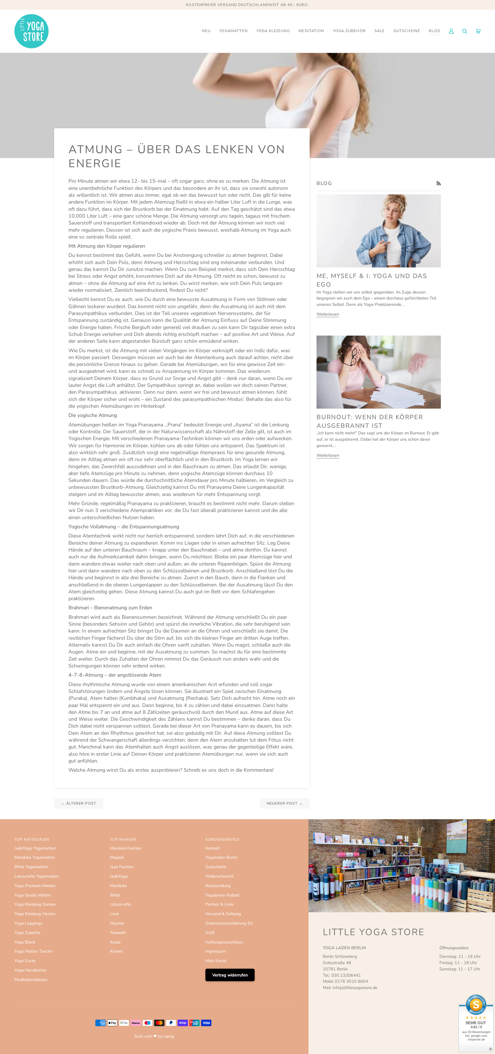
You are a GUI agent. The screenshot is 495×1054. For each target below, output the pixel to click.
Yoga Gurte (25, 961)
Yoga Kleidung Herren (34, 914)
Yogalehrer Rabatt (222, 895)
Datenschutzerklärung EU (229, 923)
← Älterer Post (78, 803)
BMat (115, 895)
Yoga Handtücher (30, 970)
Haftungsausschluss (224, 942)
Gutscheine (215, 867)
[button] (233, 31)
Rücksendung (218, 885)
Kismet (116, 951)
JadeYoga (119, 876)
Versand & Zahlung (223, 914)
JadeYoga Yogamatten (35, 848)
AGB (210, 932)
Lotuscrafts (120, 904)
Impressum (215, 951)
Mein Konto (215, 961)
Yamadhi (118, 932)
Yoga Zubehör (27, 932)
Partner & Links (219, 904)
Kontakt (212, 848)
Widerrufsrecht (219, 876)
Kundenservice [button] (222, 839)
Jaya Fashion (121, 867)
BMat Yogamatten (31, 867)
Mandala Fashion (126, 848)
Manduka (118, 885)
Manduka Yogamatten (34, 857)
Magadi (117, 857)
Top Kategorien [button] (31, 839)
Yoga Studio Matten (32, 895)
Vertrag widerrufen (230, 975)
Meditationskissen (30, 979)
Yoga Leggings (28, 923)
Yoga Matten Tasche (33, 951)
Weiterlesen (328, 314)
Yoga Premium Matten (35, 885)
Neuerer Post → (285, 803)
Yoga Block (24, 942)
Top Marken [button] (123, 839)
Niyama (117, 923)
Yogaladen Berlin (221, 857)
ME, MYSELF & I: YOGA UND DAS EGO (372, 280)
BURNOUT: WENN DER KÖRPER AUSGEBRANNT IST (370, 421)
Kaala (115, 942)
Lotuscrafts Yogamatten (36, 876)
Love (114, 914)
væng (169, 1036)
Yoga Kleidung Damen (35, 904)
